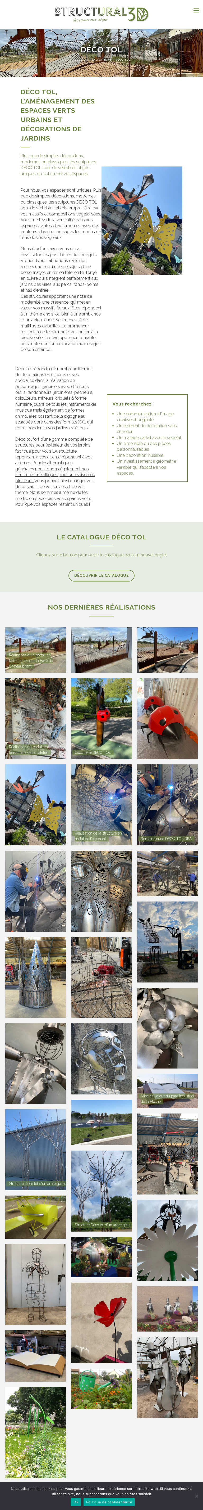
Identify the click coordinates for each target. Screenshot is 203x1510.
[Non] (196, 1496)
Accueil (80, 59)
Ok (75, 1502)
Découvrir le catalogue (101, 575)
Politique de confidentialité (109, 1502)
